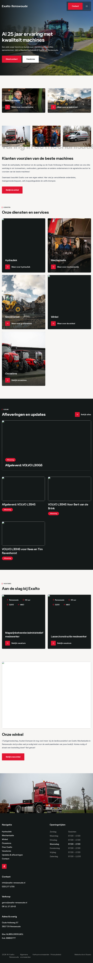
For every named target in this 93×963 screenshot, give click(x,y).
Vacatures (6, 851)
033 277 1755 (8, 886)
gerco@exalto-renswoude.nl (14, 903)
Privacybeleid (56, 954)
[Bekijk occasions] (23, 359)
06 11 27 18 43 (9, 906)
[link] (75, 6)
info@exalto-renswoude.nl (13, 883)
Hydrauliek (7, 831)
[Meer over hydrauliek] (23, 245)
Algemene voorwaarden (25, 955)
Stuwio (88, 954)
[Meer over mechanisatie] (23, 100)
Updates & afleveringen (12, 855)
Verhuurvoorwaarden (41, 954)
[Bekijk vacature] (23, 622)
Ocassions (6, 843)
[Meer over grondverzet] (69, 100)
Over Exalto (7, 847)
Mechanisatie (8, 835)
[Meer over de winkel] (69, 302)
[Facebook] (4, 866)
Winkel (5, 839)
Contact (5, 859)
